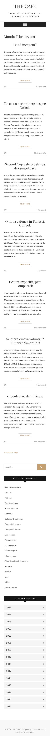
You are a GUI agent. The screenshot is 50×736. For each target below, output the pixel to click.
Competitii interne (13, 529)
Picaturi (8, 566)
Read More (25, 80)
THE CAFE (25, 6)
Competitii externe (13, 524)
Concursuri (10, 535)
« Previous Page (11, 452)
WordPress (30, 732)
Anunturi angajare (13, 487)
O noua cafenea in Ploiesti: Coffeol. (25, 223)
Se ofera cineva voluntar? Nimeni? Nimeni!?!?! (25, 341)
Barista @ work (11, 508)
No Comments (40, 153)
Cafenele (8, 513)
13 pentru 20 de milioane (25, 396)
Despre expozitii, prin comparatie (25, 283)
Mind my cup (10, 556)
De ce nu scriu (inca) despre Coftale (25, 105)
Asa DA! (8, 492)
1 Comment (41, 210)
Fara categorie (11, 550)
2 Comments (41, 87)
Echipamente (10, 545)
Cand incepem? (25, 45)
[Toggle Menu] (25, 24)
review (8, 571)
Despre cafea (10, 540)
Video (7, 582)
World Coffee (11, 587)
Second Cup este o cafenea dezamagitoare (25, 166)
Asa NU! (8, 498)
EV (5, 87)
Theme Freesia (38, 729)
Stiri (6, 577)
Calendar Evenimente (14, 519)
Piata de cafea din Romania (16, 561)
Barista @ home (11, 503)
